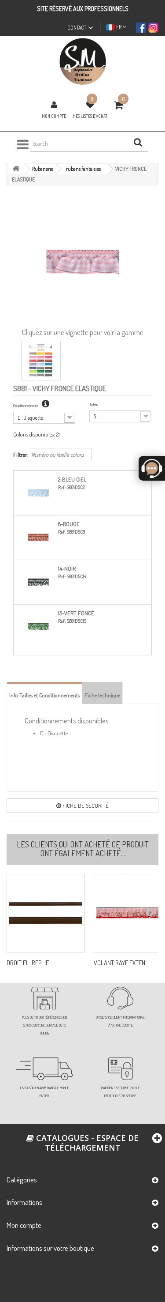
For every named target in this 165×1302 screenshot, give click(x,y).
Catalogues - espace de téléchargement (86, 1143)
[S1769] (46, 913)
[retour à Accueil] (15, 168)
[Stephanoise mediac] (82, 61)
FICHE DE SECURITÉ (85, 805)
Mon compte (54, 116)
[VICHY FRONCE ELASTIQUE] (41, 360)
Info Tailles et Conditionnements (44, 695)
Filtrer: (21, 454)
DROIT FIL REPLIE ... (30, 963)
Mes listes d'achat (90, 116)
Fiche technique (102, 695)
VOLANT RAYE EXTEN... (121, 963)
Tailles (93, 404)
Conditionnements (26, 405)
